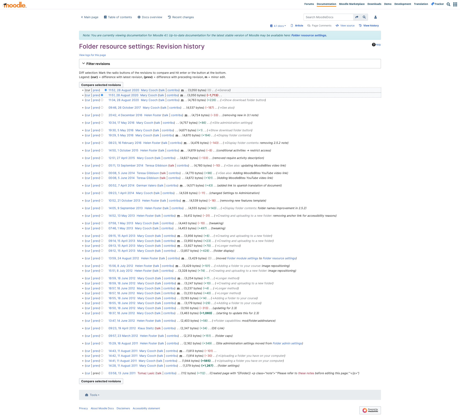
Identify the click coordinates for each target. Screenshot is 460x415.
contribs (173, 90)
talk (162, 90)
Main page (91, 17)
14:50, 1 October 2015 (123, 150)
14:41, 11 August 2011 (123, 360)
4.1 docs (278, 25)
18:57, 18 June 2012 (122, 288)
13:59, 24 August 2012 (124, 258)
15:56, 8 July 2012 (121, 266)
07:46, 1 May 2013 (121, 228)
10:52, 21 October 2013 (124, 200)
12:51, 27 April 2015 (122, 158)
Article (299, 25)
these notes (306, 373)
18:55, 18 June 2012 (122, 298)
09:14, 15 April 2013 (122, 241)
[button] (455, 4)
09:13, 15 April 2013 (122, 245)
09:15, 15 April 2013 (122, 236)
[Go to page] (357, 17)
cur (88, 95)
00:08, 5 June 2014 (122, 173)
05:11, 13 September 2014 (126, 165)
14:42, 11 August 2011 (123, 355)
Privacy (83, 408)
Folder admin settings (287, 343)
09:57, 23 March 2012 (123, 336)
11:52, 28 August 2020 (124, 90)
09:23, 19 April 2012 (122, 328)
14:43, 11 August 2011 (123, 351)
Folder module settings (242, 258)
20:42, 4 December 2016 (125, 115)
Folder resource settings (308, 35)
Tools (93, 395)
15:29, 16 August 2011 (123, 343)
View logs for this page (92, 54)
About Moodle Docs (102, 408)
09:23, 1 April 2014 (121, 193)
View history (371, 25)
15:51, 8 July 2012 (121, 270)
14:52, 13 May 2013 (122, 215)
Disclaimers (123, 408)
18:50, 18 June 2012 (122, 308)
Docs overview (152, 17)
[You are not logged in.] (376, 17)
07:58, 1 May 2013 (121, 223)
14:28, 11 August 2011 (123, 365)
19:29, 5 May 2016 (121, 135)
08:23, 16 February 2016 (125, 143)
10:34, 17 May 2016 (121, 122)
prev (96, 90)
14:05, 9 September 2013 (126, 208)
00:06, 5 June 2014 (122, 178)
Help (378, 44)
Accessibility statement (146, 408)
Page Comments (321, 25)
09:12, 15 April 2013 (122, 250)
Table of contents (120, 17)
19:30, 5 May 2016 (121, 130)
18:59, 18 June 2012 (122, 278)
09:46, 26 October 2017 (125, 107)
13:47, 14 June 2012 (122, 320)
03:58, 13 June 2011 (122, 373)
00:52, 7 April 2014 (121, 185)
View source (347, 25)
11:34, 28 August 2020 (124, 100)
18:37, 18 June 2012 (122, 313)
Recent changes (183, 17)
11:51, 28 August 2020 (123, 95)
